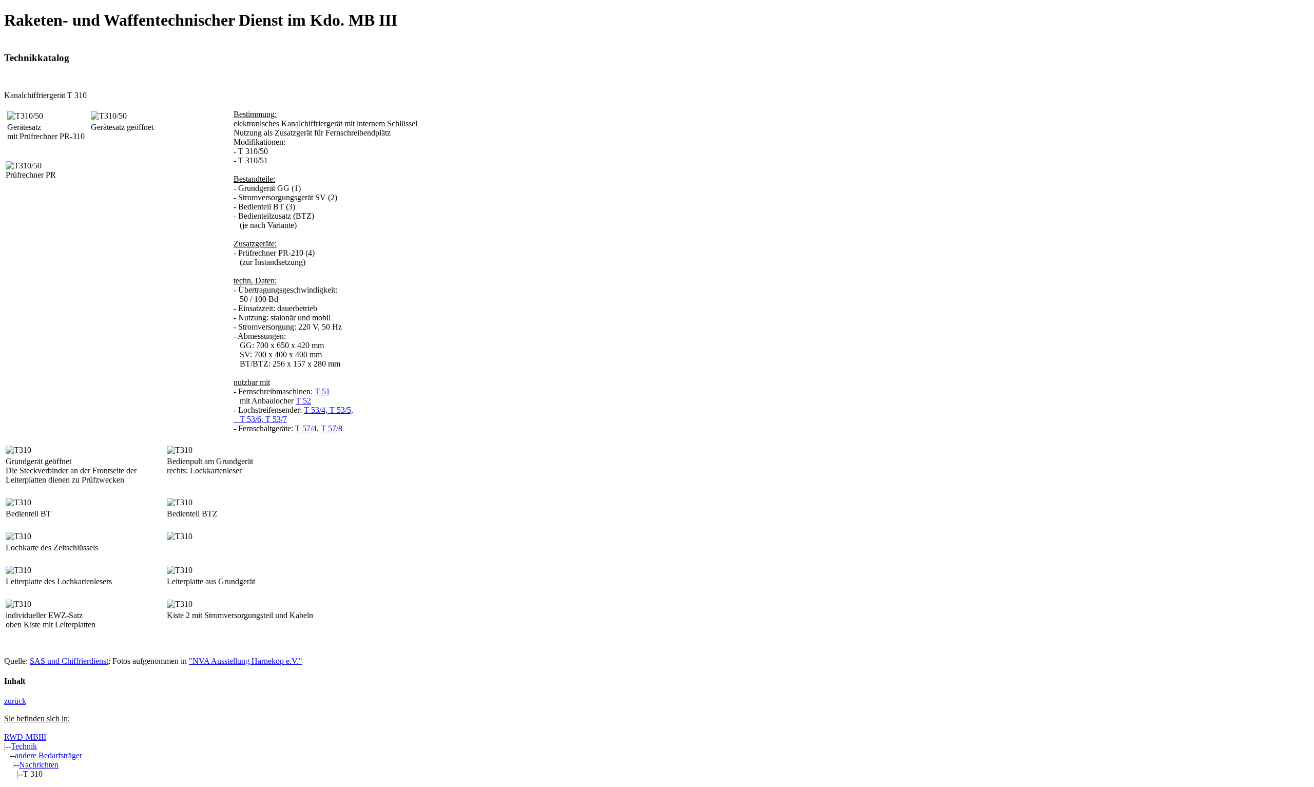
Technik (24, 746)
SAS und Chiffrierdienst (69, 661)
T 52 (303, 400)
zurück (15, 701)
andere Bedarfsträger (48, 755)
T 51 (322, 391)
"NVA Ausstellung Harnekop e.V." (245, 661)
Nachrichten (39, 764)
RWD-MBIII (25, 737)
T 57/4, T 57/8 (318, 428)
